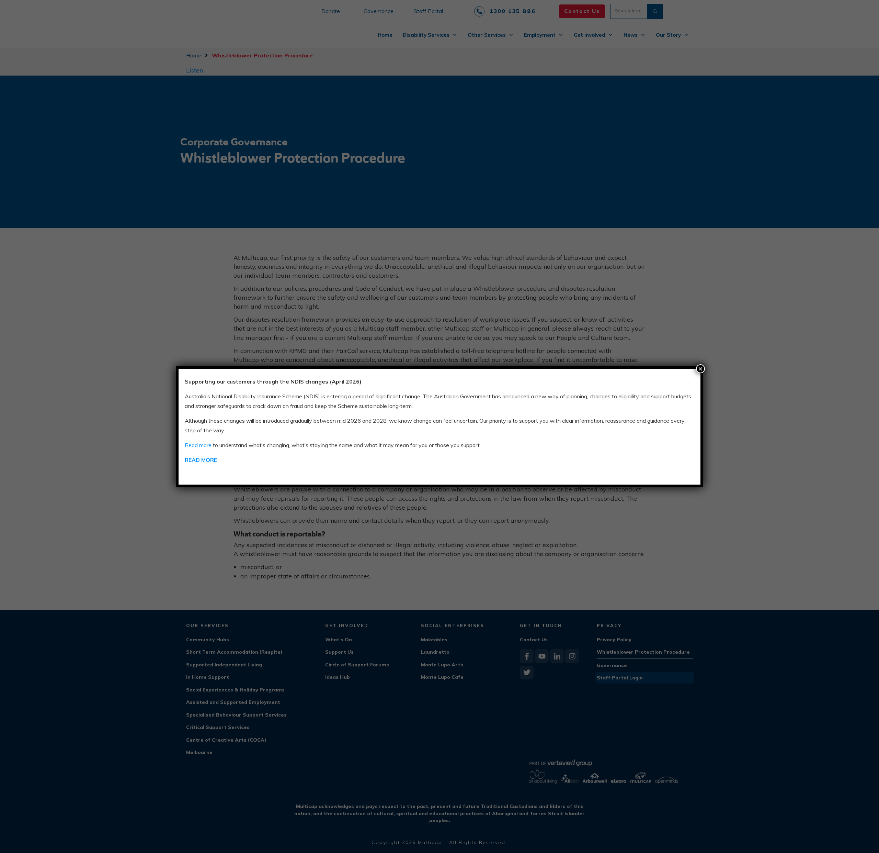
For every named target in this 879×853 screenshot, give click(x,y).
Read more (198, 445)
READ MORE (201, 459)
